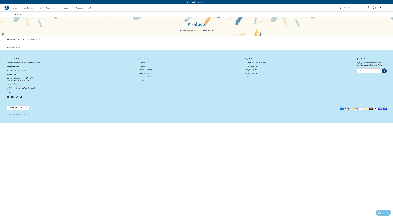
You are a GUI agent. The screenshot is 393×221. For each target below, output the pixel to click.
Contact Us (142, 66)
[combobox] (349, 7)
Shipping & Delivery (145, 73)
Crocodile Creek (18, 14)
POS (16, 114)
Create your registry (252, 66)
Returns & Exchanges (146, 70)
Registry (66, 8)
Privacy (141, 80)
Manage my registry (252, 73)
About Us (79, 8)
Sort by (9, 39)
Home (10, 14)
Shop (15, 8)
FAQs (90, 8)
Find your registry (251, 70)
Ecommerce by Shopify (26, 114)
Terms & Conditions (145, 77)
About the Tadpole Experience (255, 63)
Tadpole (13, 114)
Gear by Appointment (48, 8)
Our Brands (28, 8)
